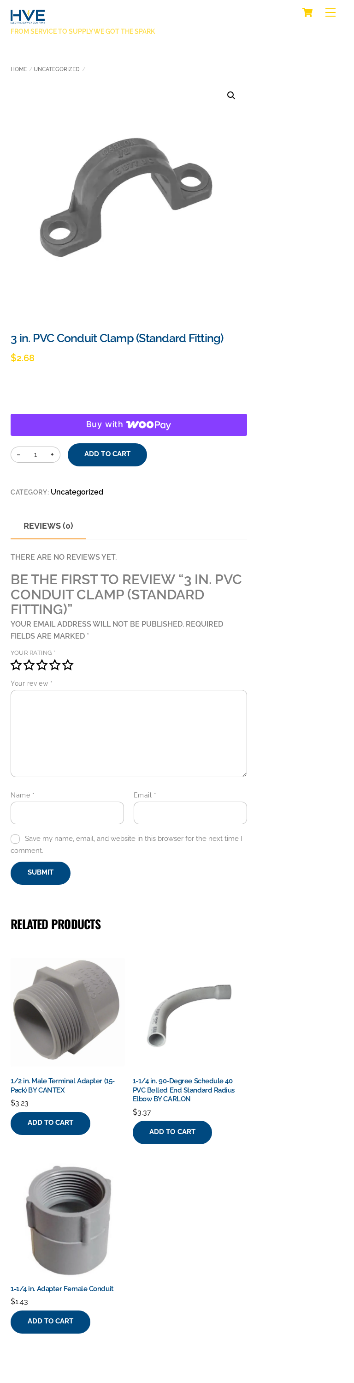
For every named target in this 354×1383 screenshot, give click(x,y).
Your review (32, 683)
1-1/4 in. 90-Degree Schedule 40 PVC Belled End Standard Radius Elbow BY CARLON (184, 1090)
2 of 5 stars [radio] (29, 664)
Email (145, 795)
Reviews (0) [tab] (48, 526)
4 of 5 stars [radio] (54, 664)
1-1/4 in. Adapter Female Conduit (62, 1289)
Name (23, 795)
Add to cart (107, 454)
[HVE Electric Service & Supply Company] (28, 18)
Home (19, 69)
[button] (231, 95)
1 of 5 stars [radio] (16, 664)
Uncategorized (57, 69)
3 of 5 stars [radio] (41, 664)
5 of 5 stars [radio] (67, 664)
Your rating (33, 652)
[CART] (307, 12)
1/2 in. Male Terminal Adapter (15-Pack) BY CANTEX (63, 1085)
